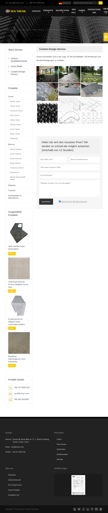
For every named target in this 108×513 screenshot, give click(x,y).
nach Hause (10, 29)
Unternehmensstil (14, 480)
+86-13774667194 (37, 2)
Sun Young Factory (15, 485)
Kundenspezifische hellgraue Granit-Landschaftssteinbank (16, 322)
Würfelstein (14, 138)
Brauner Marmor (16, 158)
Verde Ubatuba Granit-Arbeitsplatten (16, 247)
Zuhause (36, 11)
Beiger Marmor (15, 163)
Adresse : (8, 439)
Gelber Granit (15, 120)
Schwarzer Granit (16, 111)
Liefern (59, 439)
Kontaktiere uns (13, 495)
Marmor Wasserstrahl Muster (17, 178)
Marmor (11, 144)
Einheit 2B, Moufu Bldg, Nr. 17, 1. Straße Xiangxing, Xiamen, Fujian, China (31, 440)
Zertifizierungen (62, 454)
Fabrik (82, 10)
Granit (10, 96)
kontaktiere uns (94, 11)
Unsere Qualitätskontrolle (19, 59)
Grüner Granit (15, 129)
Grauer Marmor (15, 154)
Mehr (12, 253)
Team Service (38, 29)
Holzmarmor (14, 172)
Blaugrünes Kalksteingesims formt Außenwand (16, 359)
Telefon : (8, 452)
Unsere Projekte (14, 490)
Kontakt (8, 432)
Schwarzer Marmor (17, 168)
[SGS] (78, 485)
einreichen (46, 202)
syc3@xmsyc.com (16, 2)
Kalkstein (12, 185)
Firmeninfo (12, 475)
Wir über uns (24, 29)
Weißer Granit (15, 101)
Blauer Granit (15, 134)
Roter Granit (14, 115)
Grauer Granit (15, 106)
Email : (7, 447)
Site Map (60, 459)
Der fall (74, 11)
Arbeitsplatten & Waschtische (14, 196)
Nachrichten (62, 10)
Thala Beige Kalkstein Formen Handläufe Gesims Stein (18, 284)
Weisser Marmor (16, 149)
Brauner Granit (15, 124)
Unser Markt (16, 66)
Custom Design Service (18, 73)
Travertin (12, 190)
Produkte (48, 10)
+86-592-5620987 (21, 399)
